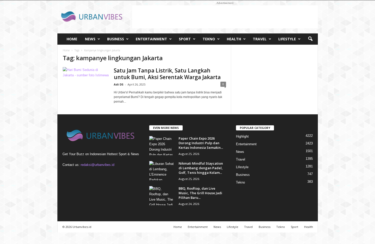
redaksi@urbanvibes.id (97, 165)
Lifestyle (287, 38)
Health (234, 38)
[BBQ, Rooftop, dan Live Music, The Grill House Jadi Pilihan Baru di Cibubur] (162, 195)
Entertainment (151, 38)
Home (72, 38)
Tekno (209, 38)
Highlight (242, 136)
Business (115, 38)
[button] (310, 39)
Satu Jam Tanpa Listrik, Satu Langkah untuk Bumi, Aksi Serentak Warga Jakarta (167, 74)
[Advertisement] (225, 16)
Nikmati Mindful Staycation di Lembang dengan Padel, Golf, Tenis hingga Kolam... (201, 168)
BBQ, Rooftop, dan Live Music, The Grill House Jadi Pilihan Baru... (200, 193)
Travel (260, 38)
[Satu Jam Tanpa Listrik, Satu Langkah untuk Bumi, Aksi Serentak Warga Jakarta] (86, 84)
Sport (185, 38)
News (90, 38)
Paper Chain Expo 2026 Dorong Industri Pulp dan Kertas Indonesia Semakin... (201, 143)
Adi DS (118, 84)
